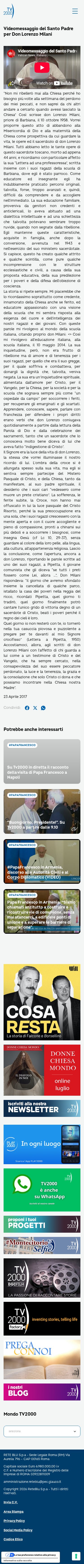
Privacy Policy (14, 1521)
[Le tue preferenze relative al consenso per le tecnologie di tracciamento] (76, 1556)
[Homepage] (9, 11)
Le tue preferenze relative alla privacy (35, 1555)
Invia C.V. (11, 1502)
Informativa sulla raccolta (18, 1560)
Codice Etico (13, 1539)
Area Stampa (14, 1512)
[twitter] (35, 708)
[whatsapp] (43, 708)
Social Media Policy (18, 1530)
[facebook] (27, 708)
